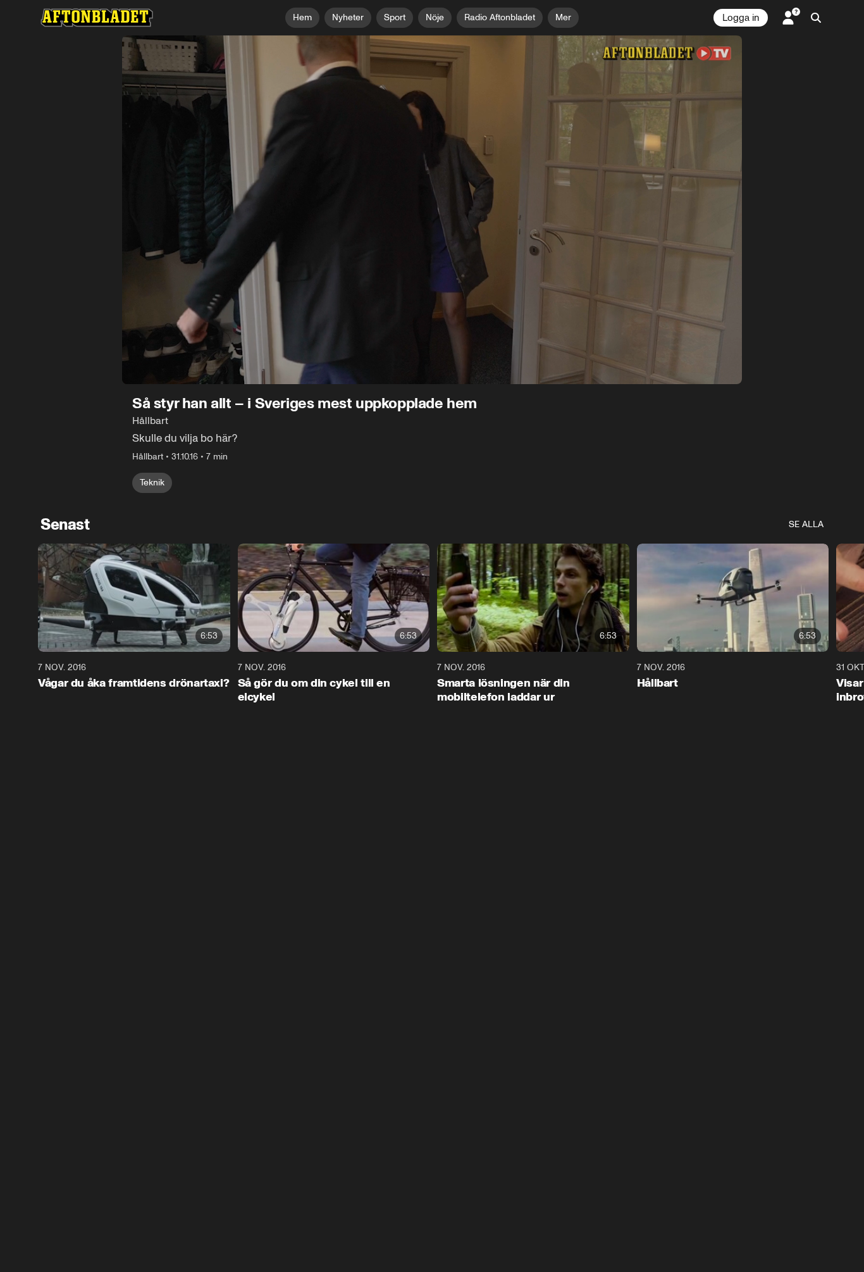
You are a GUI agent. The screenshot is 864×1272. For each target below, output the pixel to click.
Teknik (152, 482)
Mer (563, 17)
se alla (806, 524)
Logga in (740, 17)
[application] (432, 209)
